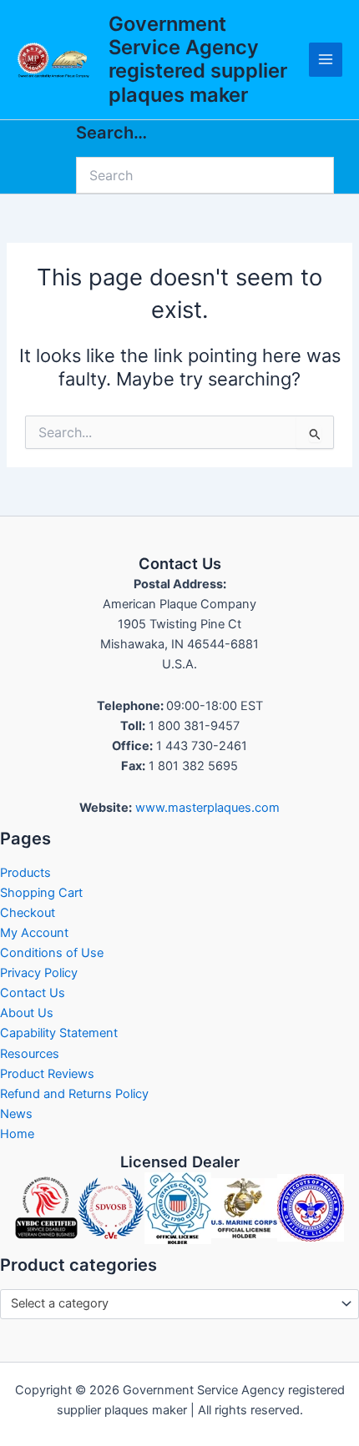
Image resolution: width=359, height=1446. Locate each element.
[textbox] (172, 1304)
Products (25, 872)
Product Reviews (47, 1073)
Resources (29, 1053)
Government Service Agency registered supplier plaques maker (198, 59)
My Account (34, 932)
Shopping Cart (41, 892)
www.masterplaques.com (207, 807)
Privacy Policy (39, 972)
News (16, 1113)
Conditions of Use (52, 952)
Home (17, 1133)
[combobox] (179, 1304)
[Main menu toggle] (325, 59)
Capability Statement (59, 1032)
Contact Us (32, 992)
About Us (26, 1012)
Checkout (27, 912)
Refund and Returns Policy (74, 1093)
